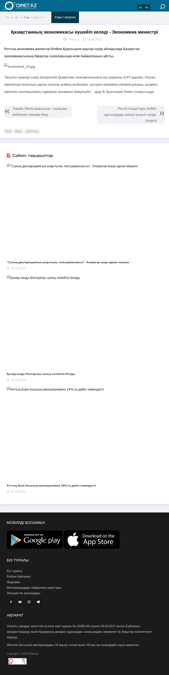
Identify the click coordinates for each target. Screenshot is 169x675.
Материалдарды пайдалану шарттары (34, 587)
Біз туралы (14, 571)
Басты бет (14, 17)
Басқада (140, 17)
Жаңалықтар (38, 17)
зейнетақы (32, 131)
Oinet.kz (33, 653)
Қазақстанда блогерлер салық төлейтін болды (41, 374)
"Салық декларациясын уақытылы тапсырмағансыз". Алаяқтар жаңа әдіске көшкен (68, 262)
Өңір (123, 17)
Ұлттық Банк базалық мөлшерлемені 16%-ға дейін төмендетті (51, 485)
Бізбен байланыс (19, 576)
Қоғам (86, 17)
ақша (8, 131)
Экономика (105, 17)
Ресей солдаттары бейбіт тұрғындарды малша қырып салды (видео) (130, 114)
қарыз (18, 131)
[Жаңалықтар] (29, 6)
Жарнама (13, 582)
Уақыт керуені (65, 17)
